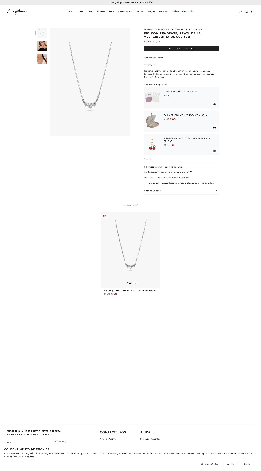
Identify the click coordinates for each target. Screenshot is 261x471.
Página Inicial (149, 29)
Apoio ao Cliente (108, 438)
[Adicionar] (214, 104)
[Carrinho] (252, 11)
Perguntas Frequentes (150, 438)
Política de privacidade (23, 456)
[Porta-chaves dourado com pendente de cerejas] (152, 144)
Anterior (49, 82)
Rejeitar (247, 464)
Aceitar (230, 464)
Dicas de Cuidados (152, 190)
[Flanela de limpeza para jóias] (152, 97)
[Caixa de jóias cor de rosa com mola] (152, 121)
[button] (79, 11)
